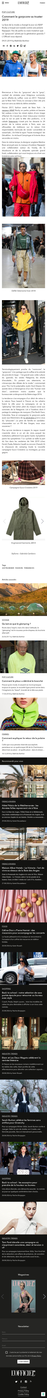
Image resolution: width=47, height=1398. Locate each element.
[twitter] (17, 46)
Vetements (13, 121)
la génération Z (30, 418)
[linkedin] (14, 46)
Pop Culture (8, 12)
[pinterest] (10, 46)
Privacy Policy (36, 1356)
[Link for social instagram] (26, 1382)
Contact (23, 1387)
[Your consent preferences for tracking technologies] (43, 1394)
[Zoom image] (23, 186)
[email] (3, 46)
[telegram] (24, 46)
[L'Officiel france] (23, 3)
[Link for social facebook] (21, 1382)
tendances (29, 568)
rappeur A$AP (8, 110)
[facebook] (7, 46)
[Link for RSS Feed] (31, 1382)
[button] (42, 258)
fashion (19, 568)
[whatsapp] (21, 46)
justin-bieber (8, 568)
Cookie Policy (23, 1394)
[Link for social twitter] (16, 1382)
